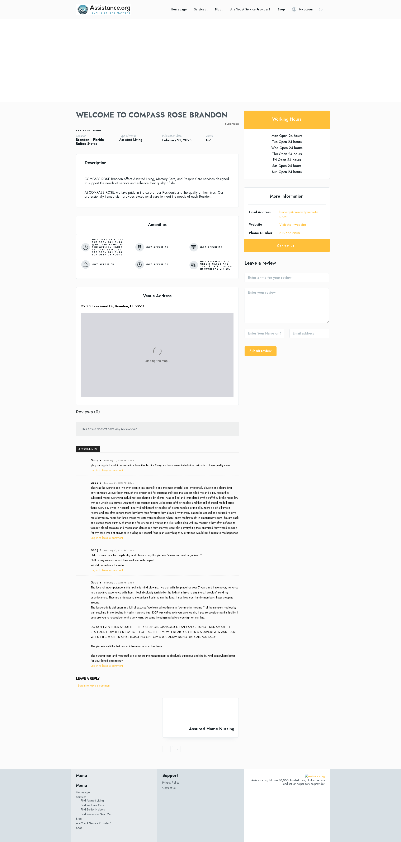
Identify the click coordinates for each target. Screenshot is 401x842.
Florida (98, 140)
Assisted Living (89, 130)
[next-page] (176, 749)
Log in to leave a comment (107, 470)
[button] (321, 9)
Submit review (261, 350)
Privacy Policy (170, 782)
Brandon (82, 140)
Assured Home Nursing (211, 729)
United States (86, 144)
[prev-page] (166, 749)
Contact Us (168, 788)
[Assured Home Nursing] (200, 712)
